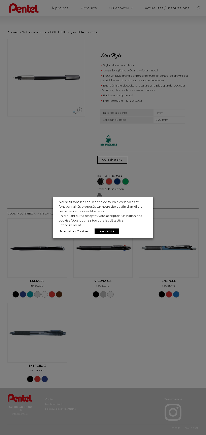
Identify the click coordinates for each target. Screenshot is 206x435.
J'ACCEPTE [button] (107, 231)
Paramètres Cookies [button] (74, 231)
